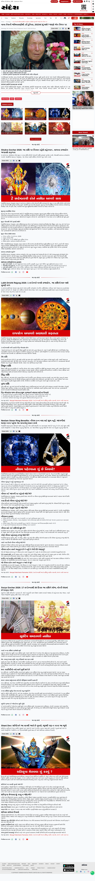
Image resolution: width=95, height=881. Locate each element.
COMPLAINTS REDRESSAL (23, 869)
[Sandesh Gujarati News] (11, 7)
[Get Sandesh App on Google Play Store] (69, 866)
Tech (45, 18)
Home (3, 14)
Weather (27, 14)
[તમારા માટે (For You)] (68, 18)
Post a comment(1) (35, 139)
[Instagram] (93, 9)
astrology (8, 21)
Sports (60, 14)
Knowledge (29, 18)
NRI (56, 18)
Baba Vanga (5, 98)
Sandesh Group (51, 868)
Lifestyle (70, 14)
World (50, 14)
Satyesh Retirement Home (8, 869)
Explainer (13, 18)
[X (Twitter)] (65, 28)
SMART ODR (34, 869)
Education (21, 18)
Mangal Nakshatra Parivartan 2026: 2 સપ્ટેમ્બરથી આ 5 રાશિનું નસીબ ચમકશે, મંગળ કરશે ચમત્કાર (39, 400)
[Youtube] (93, 11)
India (33, 14)
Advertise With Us (19, 868)
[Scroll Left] (1, 18)
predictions (18, 98)
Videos (6, 18)
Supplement (64, 1)
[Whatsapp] (93, 1)
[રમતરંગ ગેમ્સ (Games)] (64, 18)
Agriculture (38, 18)
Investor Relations (7, 868)
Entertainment (79, 14)
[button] (85, 1)
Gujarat (7, 14)
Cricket (55, 14)
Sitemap (33, 868)
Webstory (38, 14)
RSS (27, 868)
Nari (51, 18)
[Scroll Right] (62, 18)
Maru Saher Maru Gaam (17, 14)
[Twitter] (93, 6)
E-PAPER (55, 1)
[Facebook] (93, 4)
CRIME (64, 14)
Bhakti (85, 14)
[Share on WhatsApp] (92, 873)
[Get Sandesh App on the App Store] (69, 870)
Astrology (3, 28)
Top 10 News (78, 24)
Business (44, 14)
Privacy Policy (41, 868)
